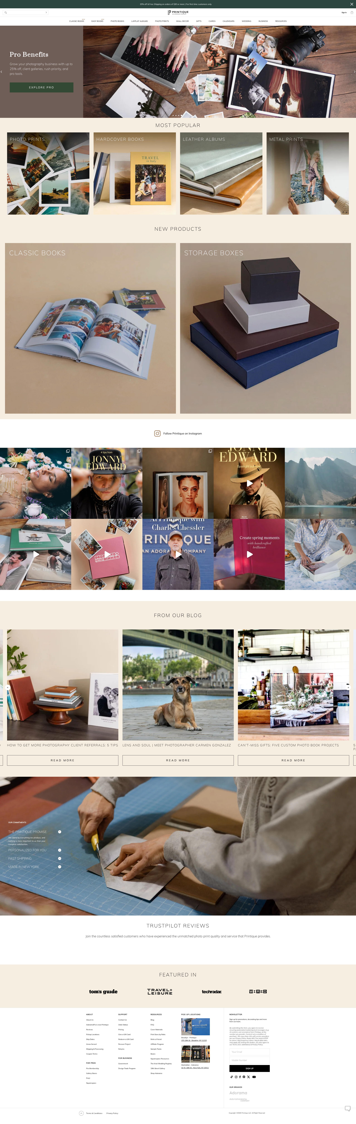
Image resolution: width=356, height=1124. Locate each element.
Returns (121, 1049)
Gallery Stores (91, 1073)
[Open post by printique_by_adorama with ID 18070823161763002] (178, 554)
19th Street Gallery (158, 1068)
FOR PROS (91, 1063)
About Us (89, 1020)
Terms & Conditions (94, 1113)
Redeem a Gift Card (126, 1039)
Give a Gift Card (124, 1034)
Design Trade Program (127, 1068)
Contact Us (122, 1020)
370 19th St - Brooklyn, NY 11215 (194, 1040)
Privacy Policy (112, 1113)
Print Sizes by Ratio (158, 1034)
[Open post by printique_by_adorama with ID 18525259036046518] (320, 483)
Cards (212, 21)
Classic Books (76, 21)
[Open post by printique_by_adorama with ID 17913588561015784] (106, 554)
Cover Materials (157, 1030)
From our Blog (178, 615)
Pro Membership (92, 1068)
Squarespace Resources (160, 1059)
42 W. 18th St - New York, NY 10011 (195, 1068)
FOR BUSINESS (125, 1058)
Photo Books (117, 21)
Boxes (153, 1054)
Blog (152, 1020)
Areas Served (91, 1044)
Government (123, 1064)
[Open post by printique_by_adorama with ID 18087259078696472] (249, 483)
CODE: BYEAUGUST (41, 82)
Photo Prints (162, 21)
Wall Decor (182, 21)
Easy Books (97, 21)
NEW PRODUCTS (178, 229)
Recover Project (124, 1044)
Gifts (199, 21)
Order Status (123, 1025)
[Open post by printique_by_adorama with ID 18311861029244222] (35, 483)
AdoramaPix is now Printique (97, 1025)
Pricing (121, 1030)
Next (348, 687)
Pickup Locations (92, 1034)
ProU (88, 1078)
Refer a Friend (156, 1039)
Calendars (228, 21)
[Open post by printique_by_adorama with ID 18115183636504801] (178, 483)
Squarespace (91, 1083)
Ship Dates (90, 1039)
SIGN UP (250, 1068)
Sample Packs (156, 1049)
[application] (347, 1108)
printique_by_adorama (34, 451)
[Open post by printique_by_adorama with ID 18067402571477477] (35, 554)
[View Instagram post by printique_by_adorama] (68, 515)
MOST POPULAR (178, 125)
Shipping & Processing (94, 1049)
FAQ (152, 1025)
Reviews (89, 1030)
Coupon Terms (91, 1054)
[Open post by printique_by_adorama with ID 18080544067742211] (249, 554)
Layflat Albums (139, 21)
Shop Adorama (156, 1073)
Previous (8, 687)
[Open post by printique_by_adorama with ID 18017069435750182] (106, 483)
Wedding (246, 21)
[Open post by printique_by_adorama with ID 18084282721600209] (320, 554)
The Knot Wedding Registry (161, 1064)
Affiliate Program (157, 1044)
